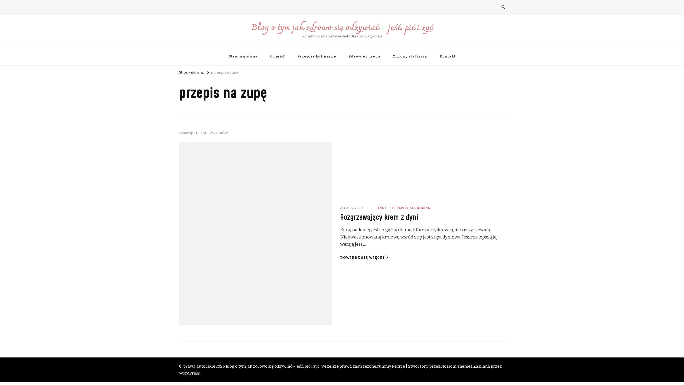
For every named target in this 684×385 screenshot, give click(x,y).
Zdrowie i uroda (364, 56)
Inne (382, 208)
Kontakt (448, 56)
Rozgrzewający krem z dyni (379, 217)
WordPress (189, 373)
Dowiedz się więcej (362, 258)
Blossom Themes (456, 366)
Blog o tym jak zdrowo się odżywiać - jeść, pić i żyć (273, 366)
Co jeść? (277, 56)
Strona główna (243, 56)
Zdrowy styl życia (410, 56)
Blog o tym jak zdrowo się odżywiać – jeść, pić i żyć (342, 28)
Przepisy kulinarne (316, 56)
